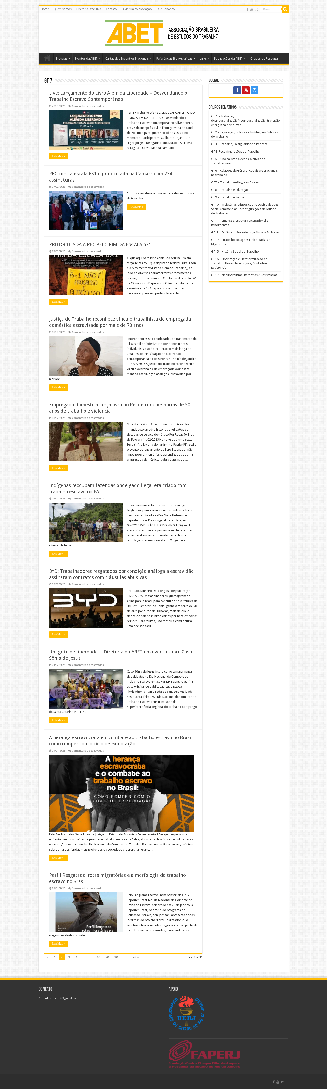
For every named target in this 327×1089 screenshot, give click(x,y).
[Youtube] (252, 9)
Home (45, 9)
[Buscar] (285, 9)
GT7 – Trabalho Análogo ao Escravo (235, 182)
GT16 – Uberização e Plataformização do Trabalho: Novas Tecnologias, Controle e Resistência (239, 263)
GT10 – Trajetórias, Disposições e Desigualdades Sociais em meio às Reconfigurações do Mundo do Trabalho (244, 209)
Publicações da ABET (228, 58)
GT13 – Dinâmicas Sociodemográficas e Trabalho (245, 232)
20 (107, 957)
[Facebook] (247, 9)
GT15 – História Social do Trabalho (235, 251)
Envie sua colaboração (137, 9)
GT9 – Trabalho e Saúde (227, 197)
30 (116, 957)
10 (98, 957)
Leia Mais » (58, 156)
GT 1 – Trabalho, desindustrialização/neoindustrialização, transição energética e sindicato (245, 120)
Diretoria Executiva (88, 9)
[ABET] (163, 32)
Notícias (61, 58)
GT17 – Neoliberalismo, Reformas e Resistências (244, 275)
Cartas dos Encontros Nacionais (127, 58)
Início (47, 58)
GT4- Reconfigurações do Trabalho (235, 151)
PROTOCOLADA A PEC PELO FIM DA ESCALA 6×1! (100, 244)
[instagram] (256, 9)
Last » (135, 957)
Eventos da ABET (86, 58)
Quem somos (63, 9)
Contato (111, 9)
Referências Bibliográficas (174, 58)
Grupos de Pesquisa (264, 58)
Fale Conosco (166, 9)
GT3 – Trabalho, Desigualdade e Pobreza (239, 144)
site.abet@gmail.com (64, 998)
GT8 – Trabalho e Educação (230, 190)
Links (203, 58)
